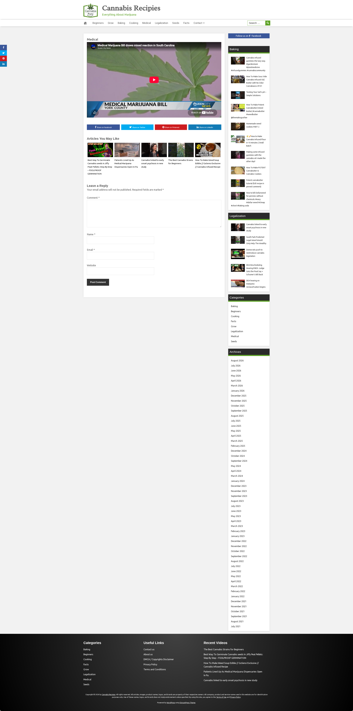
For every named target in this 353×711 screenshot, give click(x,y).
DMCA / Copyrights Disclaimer (159, 659)
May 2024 (236, 466)
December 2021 (238, 601)
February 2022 (238, 591)
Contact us (149, 649)
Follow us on (248, 36)
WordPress (171, 703)
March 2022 (237, 586)
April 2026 (236, 380)
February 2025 (238, 446)
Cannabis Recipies (131, 8)
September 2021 (239, 616)
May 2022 (236, 576)
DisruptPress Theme (187, 703)
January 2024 (237, 481)
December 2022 (238, 541)
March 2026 (237, 385)
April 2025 (236, 436)
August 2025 (237, 416)
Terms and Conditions (155, 669)
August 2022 (237, 561)
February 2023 (238, 531)
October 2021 (238, 611)
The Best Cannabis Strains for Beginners (224, 649)
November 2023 (239, 491)
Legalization (161, 22)
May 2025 (236, 431)
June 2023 (236, 511)
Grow (111, 22)
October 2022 (238, 551)
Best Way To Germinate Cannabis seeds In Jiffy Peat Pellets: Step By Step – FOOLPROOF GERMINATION (100, 167)
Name (91, 234)
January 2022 (237, 596)
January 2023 (237, 536)
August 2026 (237, 360)
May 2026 (236, 375)
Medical (146, 22)
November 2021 (239, 606)
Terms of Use (221, 697)
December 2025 (238, 395)
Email (91, 249)
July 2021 (235, 626)
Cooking (133, 22)
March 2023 (237, 526)
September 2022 (239, 556)
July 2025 (235, 421)
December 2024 (238, 451)
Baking (121, 22)
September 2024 (239, 461)
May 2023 (236, 516)
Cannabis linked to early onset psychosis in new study (152, 163)
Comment (93, 197)
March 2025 (237, 441)
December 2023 (238, 486)
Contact (198, 22)
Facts (186, 22)
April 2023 (236, 521)
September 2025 (239, 410)
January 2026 (237, 390)
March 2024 (237, 476)
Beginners (98, 22)
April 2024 (236, 471)
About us (148, 654)
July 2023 (235, 506)
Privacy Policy (150, 664)
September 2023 (239, 496)
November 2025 (239, 401)
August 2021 (237, 621)
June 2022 (236, 571)
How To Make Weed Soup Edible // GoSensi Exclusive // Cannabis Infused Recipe (207, 163)
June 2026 (236, 370)
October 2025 (238, 405)
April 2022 (236, 581)
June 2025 (236, 426)
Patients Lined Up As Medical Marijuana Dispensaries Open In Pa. (126, 163)
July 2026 (235, 365)
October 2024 (238, 456)
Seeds (175, 22)
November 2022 (239, 546)
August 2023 (237, 501)
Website (91, 265)
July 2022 (235, 566)
